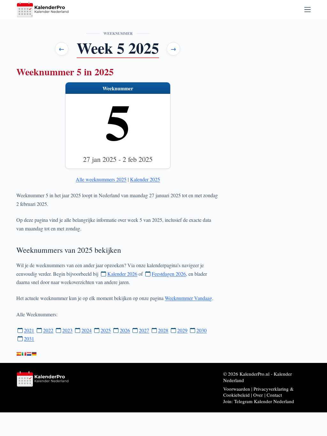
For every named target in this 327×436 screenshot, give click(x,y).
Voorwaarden (236, 389)
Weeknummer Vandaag (188, 298)
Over (258, 395)
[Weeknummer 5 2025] (29, 354)
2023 (67, 330)
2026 (125, 330)
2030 (201, 330)
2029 (182, 330)
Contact (274, 395)
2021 (29, 330)
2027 (144, 330)
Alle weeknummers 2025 (101, 179)
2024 (86, 330)
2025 (106, 330)
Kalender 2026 (122, 273)
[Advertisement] (271, 118)
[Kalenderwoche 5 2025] (34, 354)
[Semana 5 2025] (18, 354)
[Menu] (307, 9)
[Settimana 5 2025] (24, 354)
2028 (163, 330)
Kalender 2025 (145, 179)
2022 (48, 330)
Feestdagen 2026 (169, 273)
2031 (29, 338)
